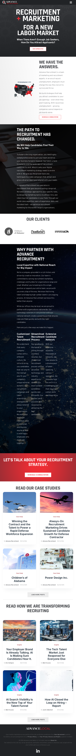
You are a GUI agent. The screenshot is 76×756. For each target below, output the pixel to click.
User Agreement (59, 734)
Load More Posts (38, 595)
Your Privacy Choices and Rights (50, 737)
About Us (53, 740)
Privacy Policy (32, 737)
